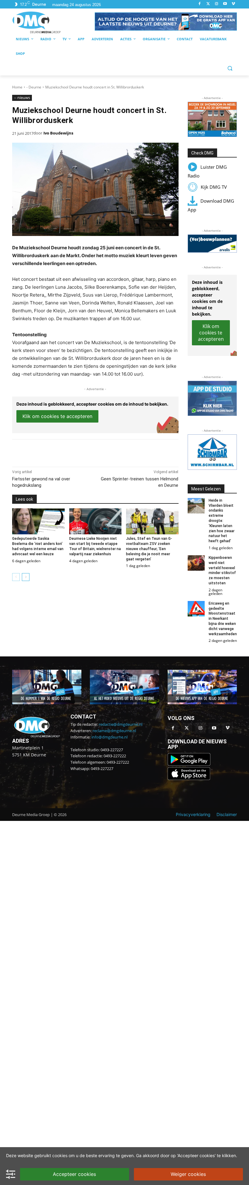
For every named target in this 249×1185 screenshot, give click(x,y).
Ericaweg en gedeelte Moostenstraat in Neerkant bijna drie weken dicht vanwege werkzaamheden (223, 618)
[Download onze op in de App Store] (189, 778)
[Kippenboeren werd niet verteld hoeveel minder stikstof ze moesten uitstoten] (196, 563)
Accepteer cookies (74, 1174)
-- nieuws (22, 97)
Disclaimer (227, 814)
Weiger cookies (188, 1174)
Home (17, 87)
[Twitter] (208, 4)
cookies (59, 1155)
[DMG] (53, 22)
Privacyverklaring (193, 814)
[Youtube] (224, 4)
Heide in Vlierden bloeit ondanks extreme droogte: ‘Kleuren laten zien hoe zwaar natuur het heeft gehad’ (221, 520)
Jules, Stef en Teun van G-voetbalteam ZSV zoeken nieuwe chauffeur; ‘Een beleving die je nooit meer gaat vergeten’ (149, 548)
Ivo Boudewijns (58, 133)
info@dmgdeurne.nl (109, 737)
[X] (68, 452)
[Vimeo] (233, 4)
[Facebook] (199, 4)
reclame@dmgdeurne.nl (114, 730)
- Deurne (33, 87)
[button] (166, 21)
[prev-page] (16, 577)
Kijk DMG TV (214, 187)
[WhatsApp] (82, 452)
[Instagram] (216, 4)
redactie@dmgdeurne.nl (120, 724)
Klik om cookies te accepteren (57, 416)
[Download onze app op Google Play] (190, 764)
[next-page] (25, 577)
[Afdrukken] (96, 452)
